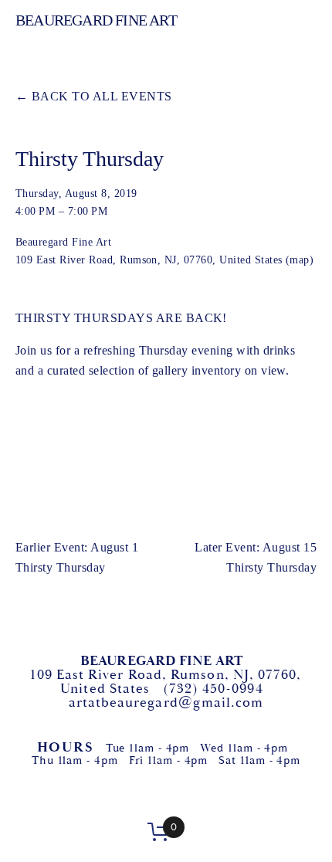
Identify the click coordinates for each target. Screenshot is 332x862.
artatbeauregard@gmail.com (166, 703)
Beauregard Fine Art (96, 20)
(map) (299, 259)
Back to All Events (102, 96)
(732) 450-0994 (213, 689)
